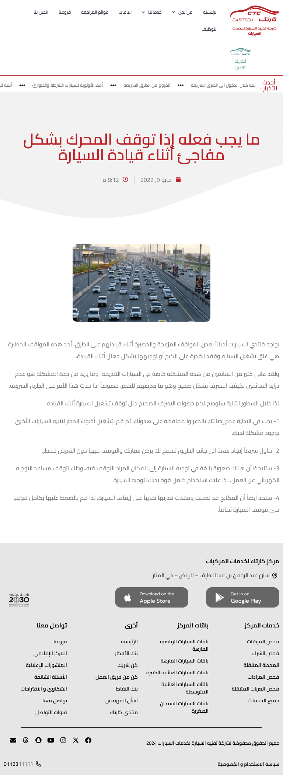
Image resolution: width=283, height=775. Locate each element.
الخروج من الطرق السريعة (151, 85)
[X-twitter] (72, 743)
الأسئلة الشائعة (50, 677)
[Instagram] (60, 743)
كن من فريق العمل (116, 677)
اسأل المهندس (121, 700)
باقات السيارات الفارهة (185, 660)
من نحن (185, 12)
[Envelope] (10, 743)
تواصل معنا (54, 700)
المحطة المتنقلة (261, 665)
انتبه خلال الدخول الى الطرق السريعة (228, 85)
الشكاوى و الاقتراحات (44, 688)
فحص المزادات (263, 677)
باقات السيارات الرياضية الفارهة (184, 645)
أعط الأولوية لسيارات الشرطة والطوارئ (72, 85)
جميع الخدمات (263, 700)
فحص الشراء (265, 653)
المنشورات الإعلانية (46, 665)
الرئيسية (210, 12)
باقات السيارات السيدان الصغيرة (184, 707)
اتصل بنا (41, 12)
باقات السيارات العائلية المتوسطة (185, 687)
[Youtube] (47, 743)
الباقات (125, 12)
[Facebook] (85, 743)
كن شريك (128, 665)
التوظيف (209, 29)
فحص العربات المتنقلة (255, 688)
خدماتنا (155, 12)
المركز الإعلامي (50, 653)
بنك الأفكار (126, 653)
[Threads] (22, 743)
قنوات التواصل (51, 712)
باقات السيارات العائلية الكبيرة (177, 672)
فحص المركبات (263, 641)
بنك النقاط (127, 688)
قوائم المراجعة (94, 12)
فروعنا (65, 12)
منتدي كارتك (124, 712)
